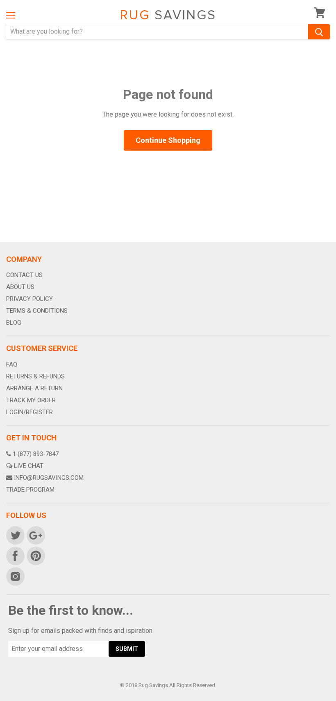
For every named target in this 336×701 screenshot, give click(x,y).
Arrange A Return (34, 388)
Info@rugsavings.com (49, 477)
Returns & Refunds (35, 376)
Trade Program (30, 489)
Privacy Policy (29, 298)
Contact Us (24, 275)
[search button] (319, 31)
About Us (20, 287)
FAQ (11, 364)
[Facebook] (15, 555)
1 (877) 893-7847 (36, 454)
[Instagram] (15, 576)
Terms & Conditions (37, 310)
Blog (13, 322)
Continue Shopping (168, 140)
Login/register (29, 412)
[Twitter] (15, 535)
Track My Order (31, 400)
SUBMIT (127, 649)
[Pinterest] (35, 555)
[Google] (35, 535)
